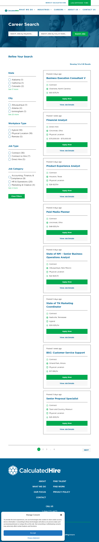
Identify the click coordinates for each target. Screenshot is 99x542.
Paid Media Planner (58, 211)
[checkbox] (22, 79)
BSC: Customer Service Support (65, 352)
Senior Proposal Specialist (62, 398)
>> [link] (58, 449)
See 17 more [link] (13, 89)
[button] (61, 515)
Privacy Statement (33, 538)
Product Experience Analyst (63, 166)
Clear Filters (16, 196)
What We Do (26, 10)
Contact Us (89, 10)
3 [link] (46, 449)
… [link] (50, 449)
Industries (43, 10)
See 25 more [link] (13, 114)
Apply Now (67, 99)
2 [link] (42, 449)
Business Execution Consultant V (66, 78)
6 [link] (54, 449)
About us (73, 10)
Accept (33, 533)
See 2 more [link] (13, 188)
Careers (58, 10)
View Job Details (67, 105)
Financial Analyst (56, 120)
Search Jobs (80, 34)
